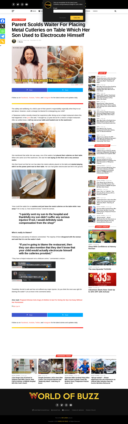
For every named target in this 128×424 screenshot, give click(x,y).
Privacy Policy (91, 410)
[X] (2, 26)
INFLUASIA (64, 418)
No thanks (62, 18)
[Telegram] (2, 36)
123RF (76, 84)
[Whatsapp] (2, 31)
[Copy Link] (2, 41)
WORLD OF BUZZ (63, 421)
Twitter (37, 98)
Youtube (31, 98)
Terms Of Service (78, 410)
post (28, 118)
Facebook (24, 98)
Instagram (47, 98)
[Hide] (0, 45)
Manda (21, 42)
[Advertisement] (102, 58)
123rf (18, 146)
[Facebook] (2, 21)
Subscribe (77, 18)
